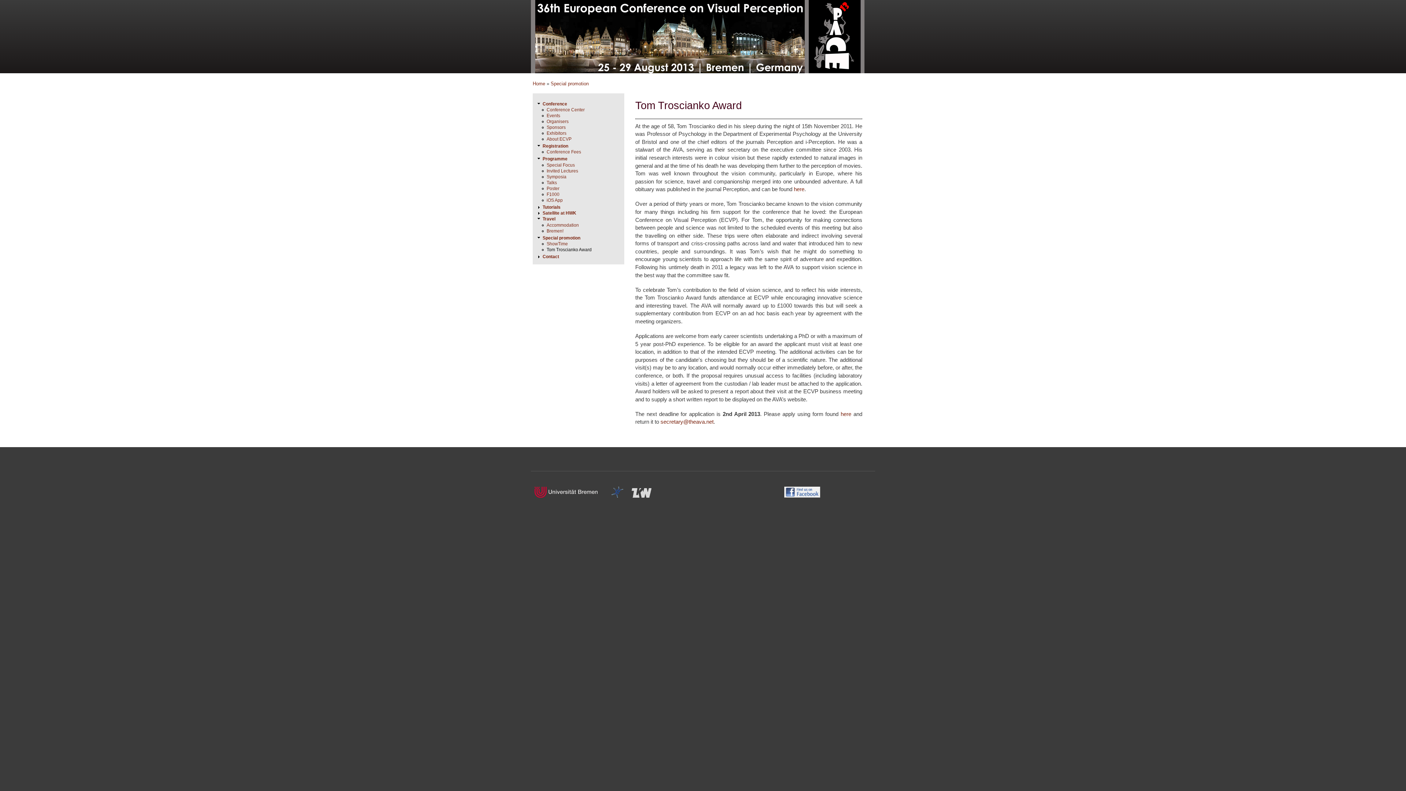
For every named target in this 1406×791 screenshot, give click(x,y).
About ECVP (559, 139)
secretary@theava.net (687, 422)
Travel (549, 219)
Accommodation (563, 225)
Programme (555, 159)
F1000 (553, 194)
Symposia (556, 177)
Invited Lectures (562, 171)
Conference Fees (564, 152)
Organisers (558, 121)
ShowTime (557, 244)
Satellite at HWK (559, 213)
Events (553, 116)
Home (539, 83)
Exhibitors (556, 133)
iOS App (555, 200)
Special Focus (561, 165)
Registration (555, 146)
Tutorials (552, 207)
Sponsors (556, 127)
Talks (552, 183)
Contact (551, 257)
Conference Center (566, 110)
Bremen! (555, 231)
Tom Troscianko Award (569, 250)
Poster (553, 188)
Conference (555, 104)
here (799, 189)
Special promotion (570, 83)
